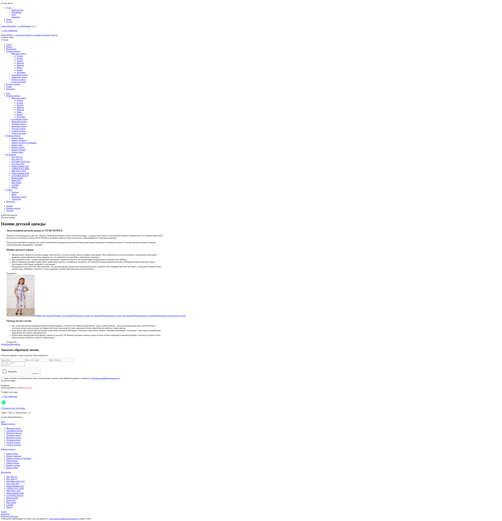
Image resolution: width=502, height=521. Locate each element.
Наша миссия (17, 10)
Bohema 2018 (17, 178)
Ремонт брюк (17, 138)
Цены (8, 19)
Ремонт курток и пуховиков (24, 143)
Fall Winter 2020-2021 (21, 161)
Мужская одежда (19, 126)
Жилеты (20, 65)
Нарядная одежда (19, 77)
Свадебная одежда (20, 75)
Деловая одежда (19, 124)
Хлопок (15, 192)
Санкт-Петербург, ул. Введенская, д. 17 (18, 26)
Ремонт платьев (18, 150)
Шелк (14, 194)
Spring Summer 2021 (20, 166)
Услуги (9, 22)
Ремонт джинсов (19, 140)
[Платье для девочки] (21, 316)
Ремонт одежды (13, 84)
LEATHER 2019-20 (20, 176)
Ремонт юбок (17, 152)
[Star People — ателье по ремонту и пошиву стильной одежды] (29, 35)
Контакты (10, 89)
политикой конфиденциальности (64, 519)
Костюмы (21, 72)
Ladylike (15, 185)
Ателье (9, 206)
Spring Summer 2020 (20, 173)
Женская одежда (19, 54)
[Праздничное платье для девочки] (117, 316)
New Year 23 (17, 159)
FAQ (14, 15)
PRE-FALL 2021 (19, 171)
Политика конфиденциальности (105, 378)
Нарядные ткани (19, 197)
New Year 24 (17, 157)
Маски (9, 46)
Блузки (20, 58)
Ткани (9, 86)
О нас (8, 8)
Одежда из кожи (19, 82)
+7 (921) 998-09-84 (9, 31)
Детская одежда (18, 129)
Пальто (20, 61)
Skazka (15, 187)
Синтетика (16, 199)
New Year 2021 (18, 164)
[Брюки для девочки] (63, 316)
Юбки (19, 68)
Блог (8, 93)
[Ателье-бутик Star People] (13, 408)
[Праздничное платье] (143, 316)
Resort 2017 (17, 180)
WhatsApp (13, 402)
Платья (20, 56)
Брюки (20, 70)
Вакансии (16, 17)
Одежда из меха (19, 79)
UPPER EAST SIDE (20, 168)
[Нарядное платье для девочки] (87, 316)
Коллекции (11, 49)
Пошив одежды (13, 51)
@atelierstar (27, 388)
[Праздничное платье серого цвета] (169, 316)
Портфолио (17, 12)
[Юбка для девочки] (44, 316)
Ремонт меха (17, 145)
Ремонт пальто (18, 147)
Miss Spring (16, 183)
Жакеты (20, 63)
